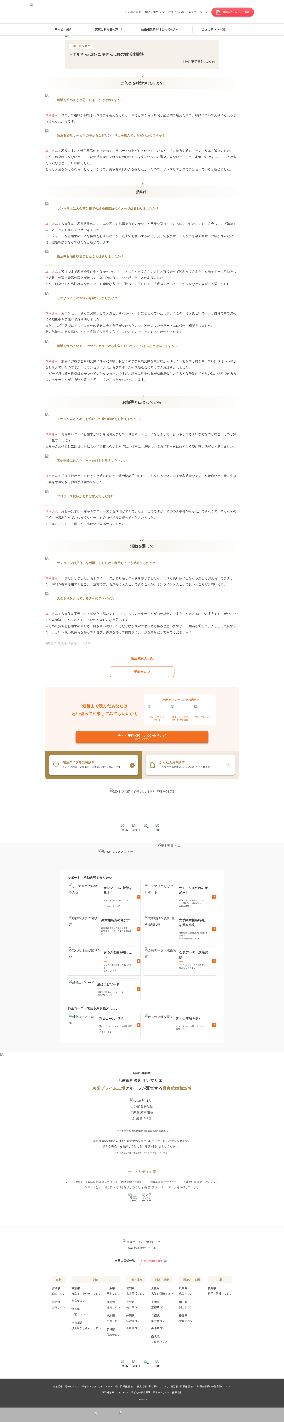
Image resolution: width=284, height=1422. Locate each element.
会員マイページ (197, 12)
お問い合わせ (176, 12)
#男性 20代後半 (56, 643)
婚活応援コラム (154, 12)
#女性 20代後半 (80, 643)
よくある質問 (133, 12)
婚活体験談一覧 (142, 658)
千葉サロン (142, 671)
